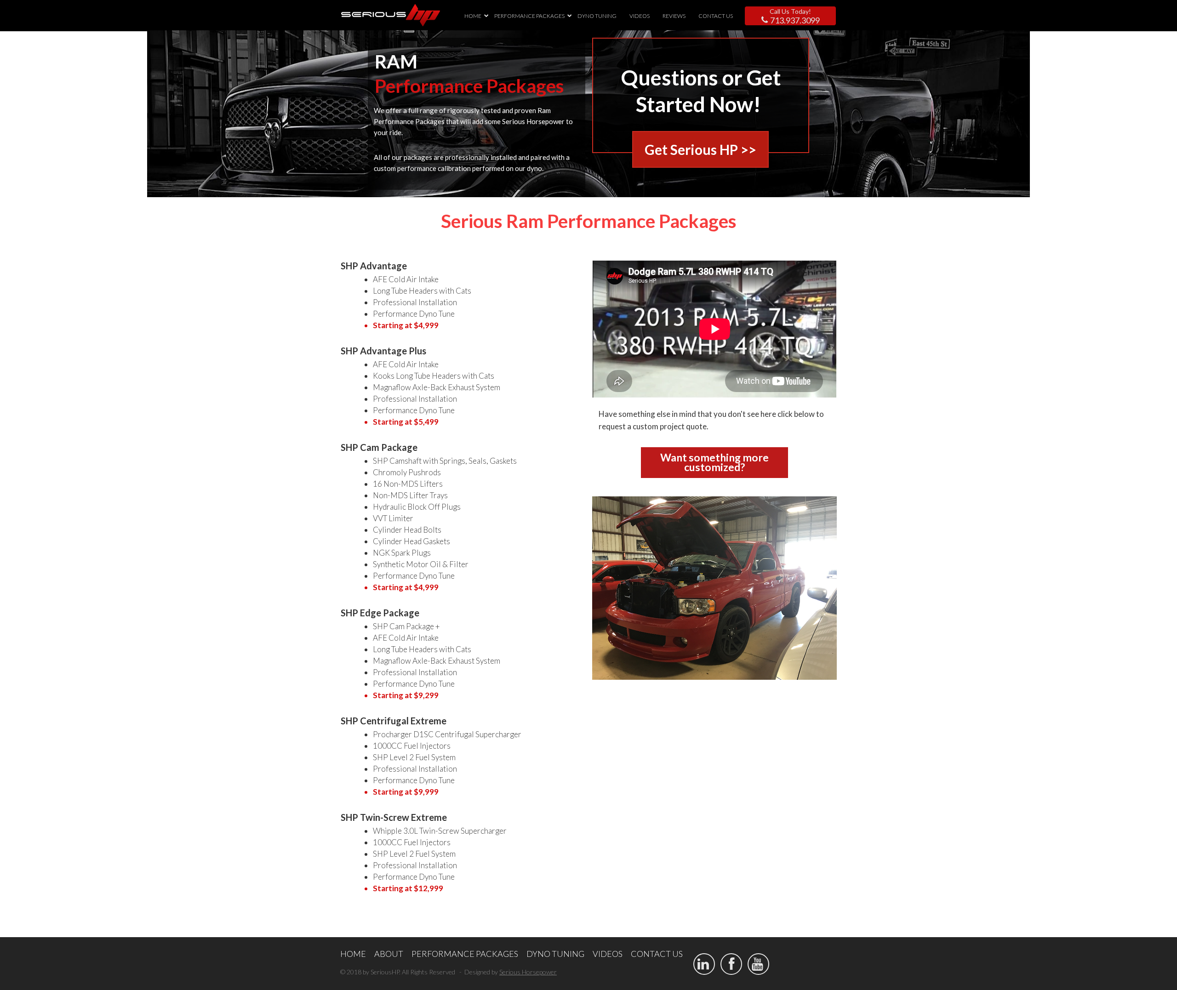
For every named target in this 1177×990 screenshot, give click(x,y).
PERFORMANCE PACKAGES (529, 15)
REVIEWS (674, 15)
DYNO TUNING (597, 15)
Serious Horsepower (528, 972)
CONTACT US (715, 15)
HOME (472, 15)
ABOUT (388, 954)
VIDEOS (639, 15)
